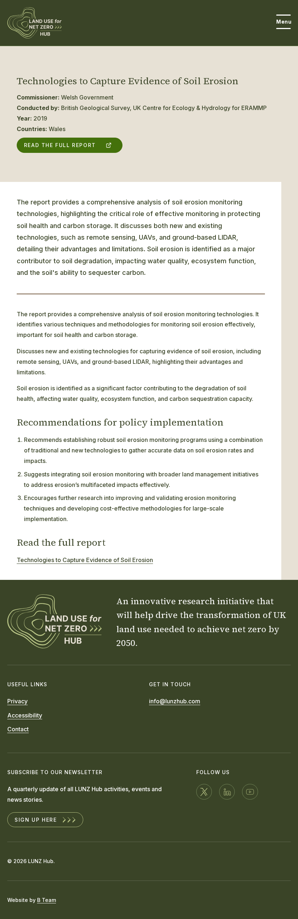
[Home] (34, 23)
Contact (18, 729)
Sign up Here (36, 820)
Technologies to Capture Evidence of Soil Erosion (85, 560)
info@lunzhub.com (174, 701)
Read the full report (60, 145)
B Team (46, 900)
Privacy (17, 701)
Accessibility (24, 715)
